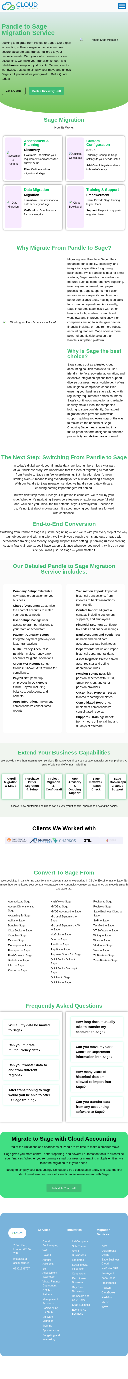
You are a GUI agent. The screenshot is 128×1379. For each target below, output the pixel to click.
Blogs (75, 1365)
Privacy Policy (90, 1365)
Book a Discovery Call (46, 91)
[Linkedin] (10, 1276)
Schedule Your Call (64, 1188)
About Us (63, 1365)
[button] (1, 840)
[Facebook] (17, 1276)
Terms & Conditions (113, 1365)
